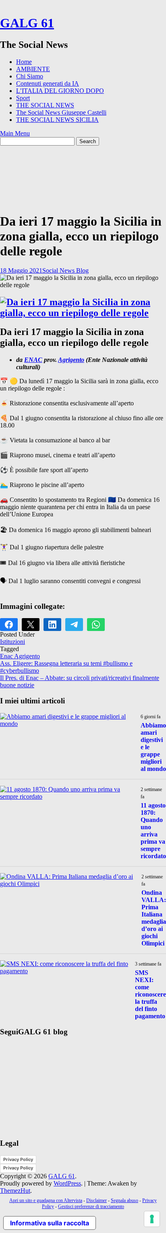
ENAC (33, 359)
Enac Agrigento (20, 656)
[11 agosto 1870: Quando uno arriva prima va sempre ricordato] (67, 796)
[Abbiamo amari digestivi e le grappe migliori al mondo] (67, 723)
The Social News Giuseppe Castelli (61, 112)
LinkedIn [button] (52, 625)
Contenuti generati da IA (47, 83)
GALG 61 (27, 23)
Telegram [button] (74, 625)
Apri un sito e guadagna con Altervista (45, 1200)
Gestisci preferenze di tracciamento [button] (91, 1206)
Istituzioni (12, 641)
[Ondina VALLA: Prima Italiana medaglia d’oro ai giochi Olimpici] (67, 883)
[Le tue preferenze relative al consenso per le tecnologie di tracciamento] (152, 1219)
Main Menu (15, 133)
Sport (23, 98)
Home (24, 61)
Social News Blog (65, 270)
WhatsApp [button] (96, 625)
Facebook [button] (9, 625)
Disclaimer (96, 1200)
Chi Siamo (29, 76)
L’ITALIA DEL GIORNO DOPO (60, 90)
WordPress (67, 1183)
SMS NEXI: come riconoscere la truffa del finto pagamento (150, 994)
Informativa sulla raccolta (49, 1223)
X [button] (31, 625)
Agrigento (71, 359)
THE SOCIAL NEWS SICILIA (57, 119)
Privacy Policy (18, 1159)
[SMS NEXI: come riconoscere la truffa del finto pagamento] (64, 971)
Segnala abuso (124, 1200)
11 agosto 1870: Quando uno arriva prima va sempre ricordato (153, 830)
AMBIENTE (33, 69)
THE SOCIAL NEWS (45, 105)
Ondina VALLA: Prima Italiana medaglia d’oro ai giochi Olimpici (153, 918)
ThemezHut (15, 1190)
